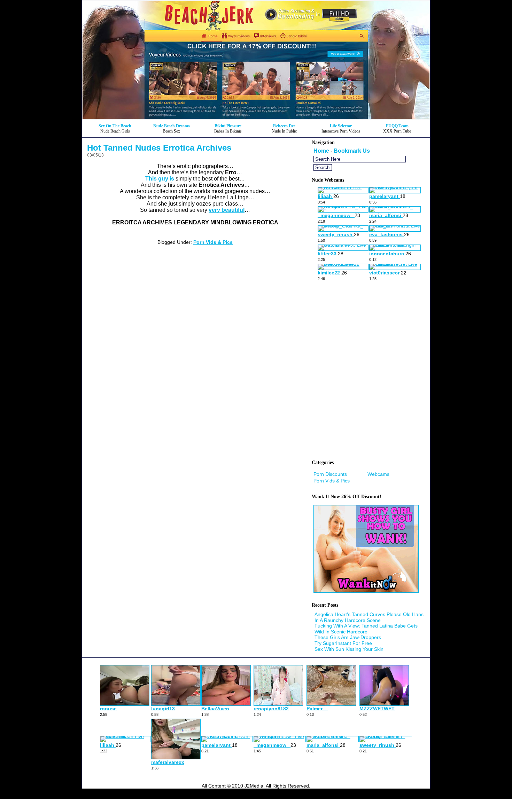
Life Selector (341, 125)
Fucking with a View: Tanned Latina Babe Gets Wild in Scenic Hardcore (366, 628)
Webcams (378, 474)
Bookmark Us (352, 151)
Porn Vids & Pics (213, 242)
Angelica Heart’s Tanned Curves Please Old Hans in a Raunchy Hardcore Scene (369, 617)
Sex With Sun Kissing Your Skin (349, 649)
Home (321, 151)
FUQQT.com (397, 125)
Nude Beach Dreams (171, 125)
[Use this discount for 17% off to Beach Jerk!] (256, 118)
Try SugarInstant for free (343, 643)
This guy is (159, 179)
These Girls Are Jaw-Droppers (348, 637)
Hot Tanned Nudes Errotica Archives (159, 147)
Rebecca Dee (284, 125)
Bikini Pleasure (228, 125)
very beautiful (227, 210)
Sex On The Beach (115, 125)
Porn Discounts (330, 474)
